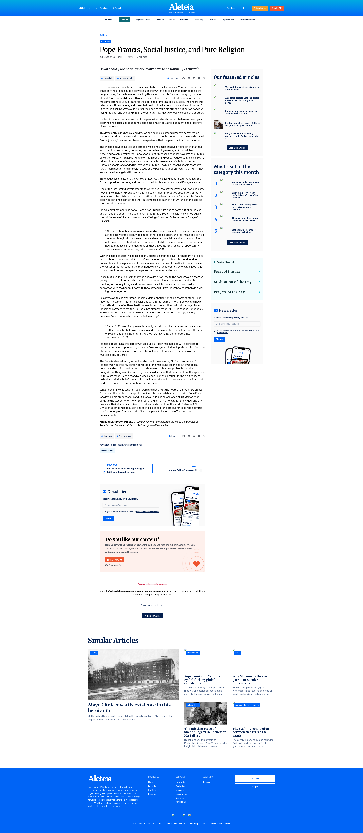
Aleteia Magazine (247, 19)
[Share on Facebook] (183, 78)
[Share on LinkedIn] (189, 78)
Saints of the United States (247, 705)
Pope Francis (107, 450)
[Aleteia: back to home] (181, 6)
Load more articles (237, 147)
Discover (160, 19)
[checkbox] (103, 512)
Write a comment (152, 615)
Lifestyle (184, 19)
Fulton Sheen (193, 705)
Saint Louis (191, 13)
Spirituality (198, 19)
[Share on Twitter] (194, 78)
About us (161, 823)
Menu (110, 19)
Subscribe (258, 8)
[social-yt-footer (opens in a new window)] (173, 814)
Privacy (227, 823)
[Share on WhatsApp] (204, 78)
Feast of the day (227, 271)
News (172, 19)
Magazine (180, 790)
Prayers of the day (229, 292)
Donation (180, 798)
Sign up (108, 518)
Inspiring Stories (143, 19)
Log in (247, 8)
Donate (275, 8)
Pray (123, 19)
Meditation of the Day (233, 282)
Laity (237, 652)
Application (181, 786)
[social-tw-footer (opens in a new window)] (184, 814)
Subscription (181, 794)
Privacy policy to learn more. (147, 511)
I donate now (113, 559)
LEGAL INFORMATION (176, 823)
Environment (193, 652)
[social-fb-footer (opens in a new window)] (179, 814)
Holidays (212, 19)
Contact (204, 823)
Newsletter (181, 782)
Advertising (181, 802)
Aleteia (129, 56)
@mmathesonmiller (158, 425)
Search (118, 8)
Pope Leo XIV (228, 19)
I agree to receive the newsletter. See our (132, 512)
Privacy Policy (216, 823)
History (94, 652)
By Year (206, 782)
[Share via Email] (199, 78)
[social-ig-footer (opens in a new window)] (189, 814)
